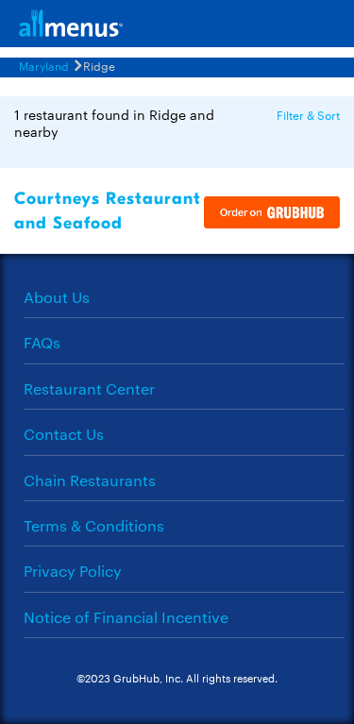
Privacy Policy (73, 571)
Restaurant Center (89, 388)
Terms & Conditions (94, 525)
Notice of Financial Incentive (126, 617)
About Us (57, 297)
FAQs (42, 342)
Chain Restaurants (90, 480)
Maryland (44, 65)
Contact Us (64, 434)
